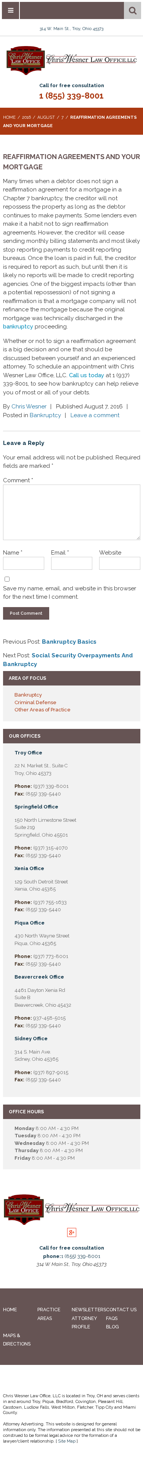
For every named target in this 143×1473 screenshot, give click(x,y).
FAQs (111, 1318)
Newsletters (89, 1309)
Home (10, 1309)
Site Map (67, 1441)
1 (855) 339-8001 (71, 95)
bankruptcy (18, 326)
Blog (112, 1327)
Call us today (85, 375)
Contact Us (121, 1309)
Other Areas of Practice (42, 710)
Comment (18, 480)
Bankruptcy (45, 415)
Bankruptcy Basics (69, 641)
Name (12, 552)
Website (110, 552)
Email (60, 552)
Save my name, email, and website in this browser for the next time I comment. (69, 593)
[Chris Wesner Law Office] (71, 73)
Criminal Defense (35, 702)
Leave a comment (95, 415)
